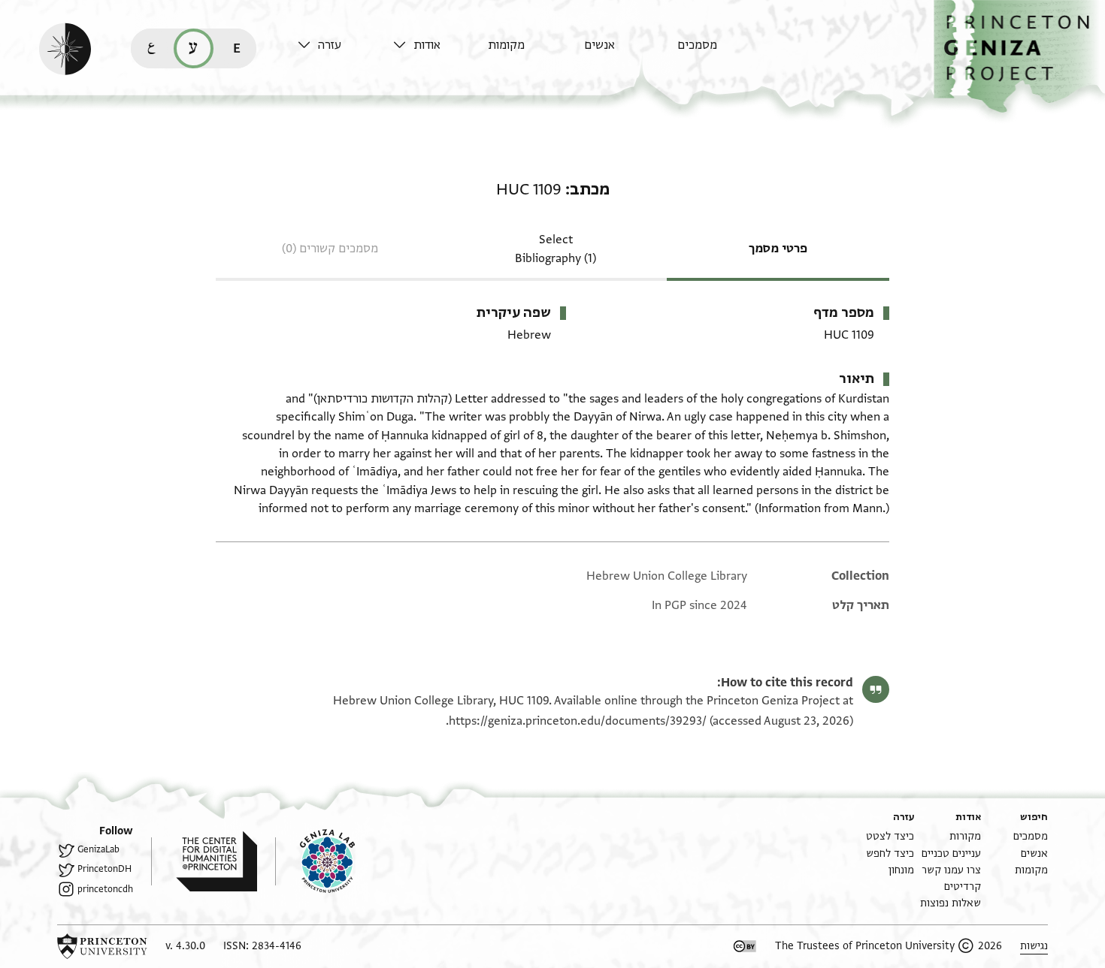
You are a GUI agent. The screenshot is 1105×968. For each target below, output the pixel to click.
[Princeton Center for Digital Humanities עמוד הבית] (204, 861)
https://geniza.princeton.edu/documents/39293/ (578, 720)
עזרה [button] (329, 45)
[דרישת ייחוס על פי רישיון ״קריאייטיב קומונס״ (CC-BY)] (745, 946)
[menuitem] (721, 52)
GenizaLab (98, 849)
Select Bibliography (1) (555, 249)
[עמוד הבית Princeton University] (102, 946)
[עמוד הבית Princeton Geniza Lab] (315, 861)
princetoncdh (105, 889)
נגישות (1034, 946)
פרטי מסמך (778, 248)
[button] (1019, 56)
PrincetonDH (104, 869)
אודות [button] (426, 45)
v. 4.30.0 (185, 946)
